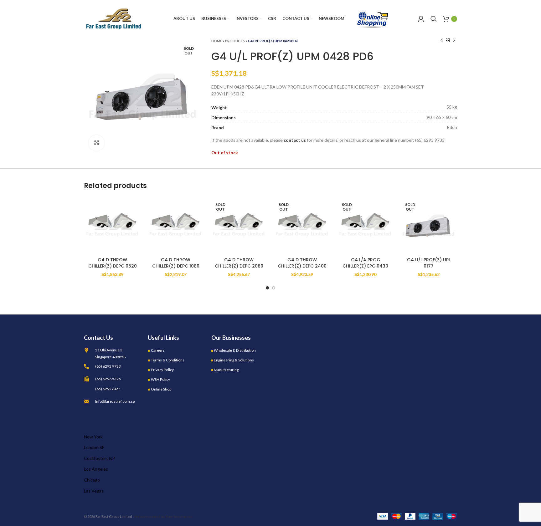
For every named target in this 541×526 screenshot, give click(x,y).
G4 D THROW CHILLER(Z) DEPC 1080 (175, 263)
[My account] (421, 19)
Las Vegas (94, 490)
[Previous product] (441, 41)
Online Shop (161, 389)
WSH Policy (160, 379)
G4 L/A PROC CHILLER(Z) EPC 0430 (365, 263)
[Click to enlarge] (96, 143)
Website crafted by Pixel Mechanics (163, 516)
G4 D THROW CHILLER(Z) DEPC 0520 (112, 263)
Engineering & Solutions (234, 360)
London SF (94, 447)
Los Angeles (96, 469)
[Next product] (454, 41)
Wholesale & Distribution (235, 350)
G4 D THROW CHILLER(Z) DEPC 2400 (302, 263)
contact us (295, 140)
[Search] (433, 19)
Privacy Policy (162, 369)
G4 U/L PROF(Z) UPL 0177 (429, 263)
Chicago (92, 480)
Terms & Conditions (167, 360)
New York (93, 436)
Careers (158, 350)
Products (235, 41)
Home (216, 41)
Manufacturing (226, 369)
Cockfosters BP (99, 458)
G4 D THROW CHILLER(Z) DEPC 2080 (239, 263)
